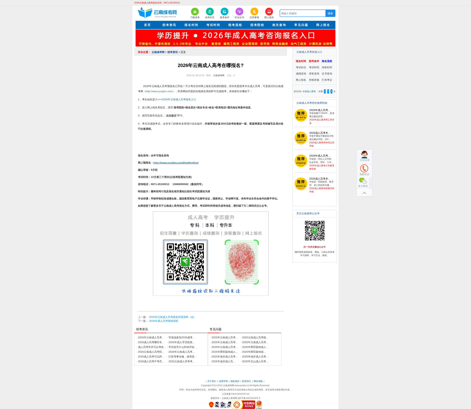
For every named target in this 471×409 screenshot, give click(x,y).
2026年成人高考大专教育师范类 (321, 162)
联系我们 (247, 381)
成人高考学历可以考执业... (153, 347)
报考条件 (314, 61)
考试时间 (314, 67)
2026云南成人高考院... (151, 351)
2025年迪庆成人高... (223, 361)
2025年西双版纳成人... (255, 347)
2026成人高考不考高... (151, 361)
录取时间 (327, 67)
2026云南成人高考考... (182, 361)
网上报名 (301, 79)
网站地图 (258, 381)
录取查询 (314, 73)
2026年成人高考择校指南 (163, 320)
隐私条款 (235, 381)
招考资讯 (172, 52)
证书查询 (327, 73)
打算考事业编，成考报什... (184, 356)
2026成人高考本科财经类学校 (321, 185)
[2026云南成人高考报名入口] (235, 37)
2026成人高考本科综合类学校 (321, 139)
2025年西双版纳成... (254, 351)
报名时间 (301, 61)
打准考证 (327, 79)
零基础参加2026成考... (182, 337)
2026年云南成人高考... (151, 337)
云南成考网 (158, 52)
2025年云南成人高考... (225, 337)
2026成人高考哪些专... (151, 342)
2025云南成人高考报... (255, 337)
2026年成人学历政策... (182, 342)
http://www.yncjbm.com (159, 91)
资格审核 (314, 79)
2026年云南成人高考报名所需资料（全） (172, 317)
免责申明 (223, 381)
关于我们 (212, 381)
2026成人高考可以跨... (151, 356)
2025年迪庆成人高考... (225, 356)
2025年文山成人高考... (255, 361)
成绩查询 (301, 73)
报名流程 (327, 61)
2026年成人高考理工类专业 (321, 116)
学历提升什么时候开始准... (184, 347)
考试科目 (301, 67)
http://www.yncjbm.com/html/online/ (176, 162)
